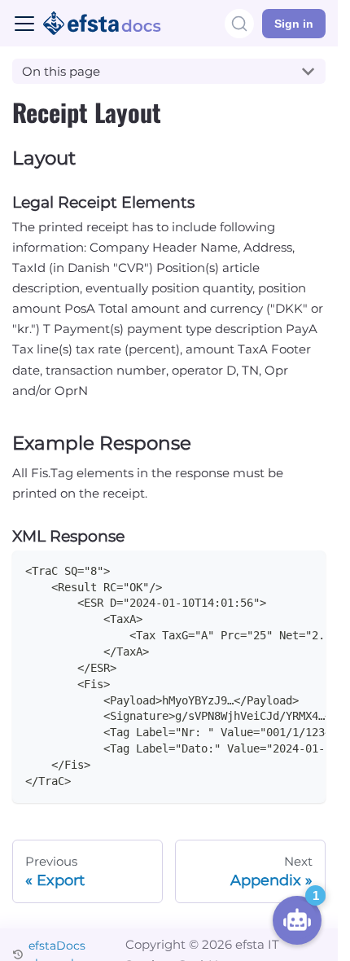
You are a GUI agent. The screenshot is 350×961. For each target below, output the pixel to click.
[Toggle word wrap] (278, 569)
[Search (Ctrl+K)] (239, 23)
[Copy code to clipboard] (306, 569)
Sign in (293, 23)
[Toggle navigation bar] (24, 23)
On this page (61, 71)
